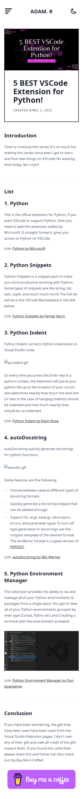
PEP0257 (17, 547)
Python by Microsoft (29, 248)
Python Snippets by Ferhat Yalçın (39, 316)
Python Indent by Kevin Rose (36, 421)
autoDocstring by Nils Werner (36, 557)
